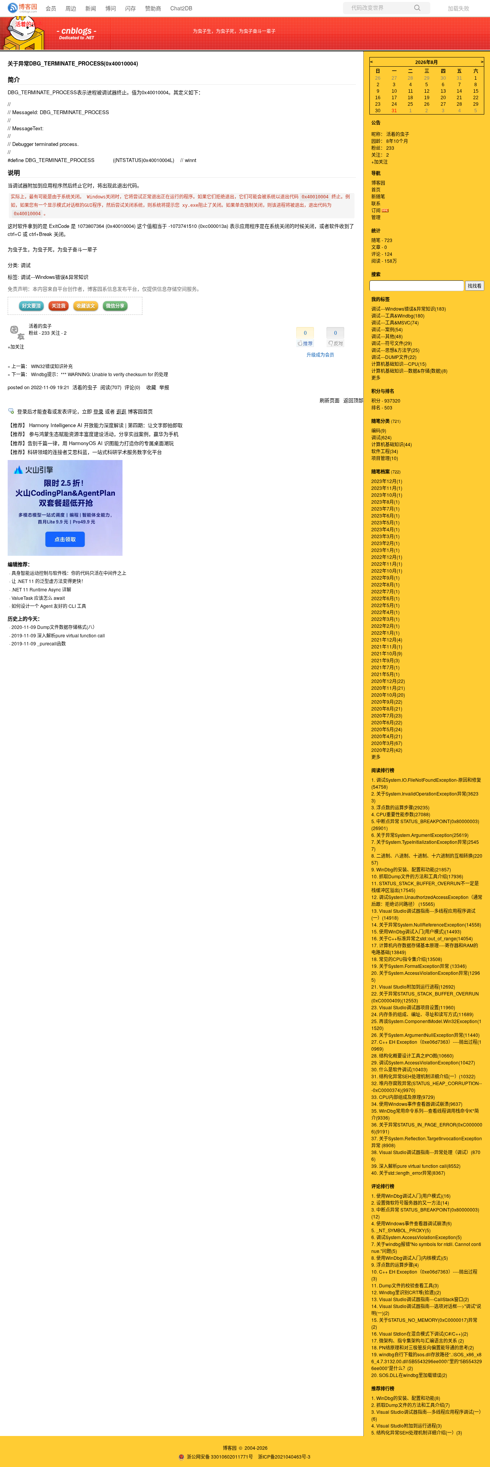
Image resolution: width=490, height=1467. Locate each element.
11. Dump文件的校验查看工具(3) (405, 1285)
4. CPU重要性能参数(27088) (400, 814)
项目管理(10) (384, 458)
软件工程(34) (384, 451)
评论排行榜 (382, 1186)
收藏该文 (86, 305)
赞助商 (153, 8)
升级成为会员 (320, 354)
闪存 (130, 8)
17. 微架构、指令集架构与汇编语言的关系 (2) (417, 1340)
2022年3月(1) (385, 619)
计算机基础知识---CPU (398, 363)
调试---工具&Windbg (398, 315)
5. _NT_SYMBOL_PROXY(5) (401, 1230)
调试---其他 (387, 336)
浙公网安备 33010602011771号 (220, 1456)
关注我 (58, 305)
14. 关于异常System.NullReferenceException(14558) (426, 924)
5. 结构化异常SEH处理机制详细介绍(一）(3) (416, 1432)
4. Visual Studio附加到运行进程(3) (406, 1425)
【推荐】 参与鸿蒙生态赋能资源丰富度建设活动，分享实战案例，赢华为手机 (93, 433)
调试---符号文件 (391, 343)
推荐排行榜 (382, 1388)
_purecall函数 (51, 643)
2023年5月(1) (385, 522)
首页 (376, 189)
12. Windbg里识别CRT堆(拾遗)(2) (406, 1292)
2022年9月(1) (385, 577)
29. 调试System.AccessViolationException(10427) (423, 1062)
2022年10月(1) (386, 570)
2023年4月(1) (385, 529)
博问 (110, 8)
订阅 (376, 210)
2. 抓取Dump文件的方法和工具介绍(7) (410, 1405)
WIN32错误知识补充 (52, 366)
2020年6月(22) (386, 722)
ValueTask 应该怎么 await (38, 597)
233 (390, 147)
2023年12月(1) (386, 481)
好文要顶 (31, 305)
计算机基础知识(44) (391, 444)
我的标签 (380, 299)
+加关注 (16, 346)
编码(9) (378, 430)
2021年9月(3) (385, 660)
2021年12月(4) (386, 639)
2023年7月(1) (385, 508)
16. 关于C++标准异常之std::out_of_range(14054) (422, 938)
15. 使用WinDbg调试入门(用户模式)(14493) (416, 931)
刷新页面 (330, 400)
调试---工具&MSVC (395, 322)
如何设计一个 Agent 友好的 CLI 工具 (48, 606)
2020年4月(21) (386, 736)
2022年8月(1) (385, 584)
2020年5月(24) (386, 729)
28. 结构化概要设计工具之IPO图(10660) (412, 1055)
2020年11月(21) (388, 687)
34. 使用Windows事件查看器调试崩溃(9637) (416, 1103)
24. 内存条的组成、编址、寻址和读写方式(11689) (422, 1014)
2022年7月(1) (385, 591)
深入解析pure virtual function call (71, 635)
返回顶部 (353, 400)
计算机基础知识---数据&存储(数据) (409, 370)
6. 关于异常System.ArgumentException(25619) (420, 835)
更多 (376, 377)
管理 (376, 217)
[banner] (19, 8)
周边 (70, 8)
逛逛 (121, 411)
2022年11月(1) (386, 563)
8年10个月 (397, 141)
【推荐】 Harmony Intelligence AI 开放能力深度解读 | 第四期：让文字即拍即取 (95, 425)
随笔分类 (380, 421)
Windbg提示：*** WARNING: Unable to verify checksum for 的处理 (99, 374)
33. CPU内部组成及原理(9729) (403, 1097)
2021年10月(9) (386, 653)
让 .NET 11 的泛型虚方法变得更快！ (48, 581)
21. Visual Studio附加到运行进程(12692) (413, 986)
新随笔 (378, 196)
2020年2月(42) (386, 750)
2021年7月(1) (385, 667)
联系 (376, 203)
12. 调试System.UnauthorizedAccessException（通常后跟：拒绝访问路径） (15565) (426, 900)
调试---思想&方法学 (395, 350)
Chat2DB (181, 8)
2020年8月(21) (386, 708)
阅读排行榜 (382, 770)
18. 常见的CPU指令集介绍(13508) (406, 959)
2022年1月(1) (385, 632)
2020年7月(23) (386, 715)
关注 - (59, 332)
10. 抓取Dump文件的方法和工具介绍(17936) (417, 876)
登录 (98, 411)
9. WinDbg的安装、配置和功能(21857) (411, 869)
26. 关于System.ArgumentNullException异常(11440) (425, 1034)
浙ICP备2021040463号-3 (284, 1456)
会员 (51, 8)
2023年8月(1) (385, 501)
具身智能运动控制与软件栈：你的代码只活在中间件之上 (68, 573)
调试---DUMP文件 (393, 357)
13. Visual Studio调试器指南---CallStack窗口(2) (420, 1299)
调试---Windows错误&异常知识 (54, 276)
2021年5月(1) (385, 674)
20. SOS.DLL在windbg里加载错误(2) (409, 1375)
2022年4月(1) (385, 612)
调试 (26, 265)
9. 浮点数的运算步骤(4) (395, 1264)
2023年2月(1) (385, 543)
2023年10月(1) (386, 494)
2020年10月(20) (388, 694)
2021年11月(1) (386, 646)
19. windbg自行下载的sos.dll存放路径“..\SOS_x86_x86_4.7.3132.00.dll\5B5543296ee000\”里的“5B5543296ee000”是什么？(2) (426, 1361)
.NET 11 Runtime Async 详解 (41, 589)
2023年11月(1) (386, 488)
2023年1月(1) (385, 550)
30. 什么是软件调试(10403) (399, 1069)
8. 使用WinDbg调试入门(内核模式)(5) (409, 1257)
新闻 (90, 8)
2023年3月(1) (385, 536)
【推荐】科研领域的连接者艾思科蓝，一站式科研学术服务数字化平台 (85, 451)
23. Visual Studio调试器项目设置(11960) (413, 1007)
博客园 (378, 182)
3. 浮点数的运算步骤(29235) (400, 807)
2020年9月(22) (386, 701)
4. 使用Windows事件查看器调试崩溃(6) (411, 1223)
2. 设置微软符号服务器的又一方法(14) (410, 1202)
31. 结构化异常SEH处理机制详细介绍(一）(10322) (423, 1076)
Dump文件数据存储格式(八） (67, 627)
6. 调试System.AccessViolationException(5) (416, 1237)
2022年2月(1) (385, 625)
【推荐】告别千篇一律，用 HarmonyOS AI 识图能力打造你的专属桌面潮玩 (91, 443)
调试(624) (381, 437)
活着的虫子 (28, 24)
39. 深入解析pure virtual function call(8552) (416, 1165)
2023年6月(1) (385, 515)
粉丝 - (39, 332)
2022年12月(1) (386, 556)
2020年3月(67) (386, 743)
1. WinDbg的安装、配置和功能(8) (405, 1398)
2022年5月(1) (385, 605)
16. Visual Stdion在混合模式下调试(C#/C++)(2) (419, 1333)
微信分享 (115, 305)
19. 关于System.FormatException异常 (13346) (419, 966)
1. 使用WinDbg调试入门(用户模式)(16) (411, 1195)
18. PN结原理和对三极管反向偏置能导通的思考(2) (422, 1347)
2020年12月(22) (388, 681)
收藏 (151, 387)
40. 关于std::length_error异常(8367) (408, 1172)
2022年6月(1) (385, 598)
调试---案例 (387, 329)
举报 (164, 387)
